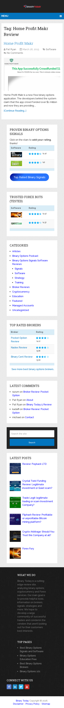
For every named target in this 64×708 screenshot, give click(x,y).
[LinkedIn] (15, 686)
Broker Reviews (21, 287)
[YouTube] (27, 686)
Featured (17, 301)
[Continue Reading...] (15, 110)
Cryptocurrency (20, 291)
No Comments (15, 53)
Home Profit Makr (18, 43)
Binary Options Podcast (25, 256)
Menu (4, 16)
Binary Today (22, 701)
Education (17, 296)
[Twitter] (21, 686)
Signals (19, 268)
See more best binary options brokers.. (33, 369)
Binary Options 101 (30, 671)
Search (32, 442)
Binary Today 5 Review (39, 404)
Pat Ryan (11, 49)
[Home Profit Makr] (32, 74)
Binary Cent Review (22, 356)
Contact (29, 417)
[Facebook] (9, 686)
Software (51, 49)
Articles (16, 251)
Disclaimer (18, 704)
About (29, 400)
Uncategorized (20, 310)
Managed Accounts (23, 305)
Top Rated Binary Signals (29, 177)
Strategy (19, 277)
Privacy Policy (33, 704)
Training (19, 282)
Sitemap (46, 704)
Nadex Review (19, 347)
